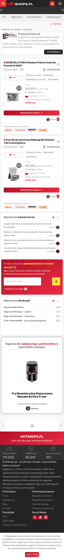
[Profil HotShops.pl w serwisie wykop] (40, 517)
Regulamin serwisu (42, 495)
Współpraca (8, 500)
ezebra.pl (27, 29)
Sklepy (18, 29)
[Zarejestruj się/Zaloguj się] (60, 3)
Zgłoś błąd (8, 520)
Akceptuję (32, 554)
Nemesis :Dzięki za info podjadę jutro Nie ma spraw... (28, 232)
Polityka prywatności (43, 508)
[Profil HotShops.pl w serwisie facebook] (35, 517)
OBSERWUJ (55, 52)
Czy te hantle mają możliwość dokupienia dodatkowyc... (30, 248)
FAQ (4, 516)
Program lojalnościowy (14, 524)
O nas (5, 495)
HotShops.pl (7, 29)
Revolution (53, 79)
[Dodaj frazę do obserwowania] (56, 281)
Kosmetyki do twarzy (36, 79)
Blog (4, 504)
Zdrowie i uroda (33, 75)
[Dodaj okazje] (52, 3)
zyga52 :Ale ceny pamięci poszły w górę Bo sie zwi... (28, 224)
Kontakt (6, 508)
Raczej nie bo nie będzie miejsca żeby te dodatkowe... (29, 240)
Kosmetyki (48, 75)
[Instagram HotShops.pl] (45, 517)
